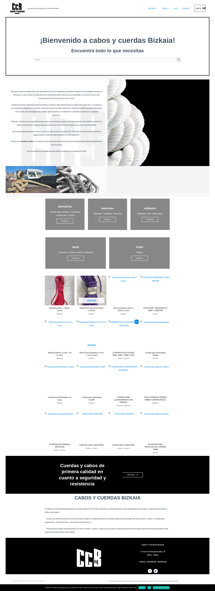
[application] (156, 8)
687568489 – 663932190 (157, 562)
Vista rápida (59, 303)
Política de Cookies (134, 581)
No (149, 587)
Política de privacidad (161, 587)
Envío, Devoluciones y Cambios (166, 581)
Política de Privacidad (117, 581)
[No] (212, 588)
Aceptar (142, 587)
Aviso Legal (148, 581)
